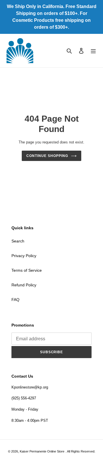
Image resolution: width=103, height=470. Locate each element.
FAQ (15, 299)
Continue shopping (47, 156)
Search (17, 241)
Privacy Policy (23, 255)
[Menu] (93, 51)
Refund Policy (23, 285)
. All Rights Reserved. (80, 451)
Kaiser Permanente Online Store (42, 451)
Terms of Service (26, 270)
